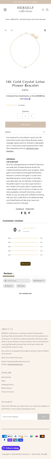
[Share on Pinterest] (29, 213)
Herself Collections (23, 454)
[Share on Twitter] (25, 213)
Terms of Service (8, 392)
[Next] (11, 30)
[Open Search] (43, 10)
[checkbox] (21, 286)
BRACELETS (15, 19)
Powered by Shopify (39, 454)
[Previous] (6, 30)
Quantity (25, 111)
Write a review (25, 264)
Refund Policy (7, 388)
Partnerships (6, 377)
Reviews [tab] (9, 273)
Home (7, 19)
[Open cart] (47, 10)
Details (8, 132)
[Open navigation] (7, 10)
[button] (25, 238)
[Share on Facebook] (22, 213)
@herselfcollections (15, 364)
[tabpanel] (25, 298)
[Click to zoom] (45, 30)
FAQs (3, 381)
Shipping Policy (8, 384)
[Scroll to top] (46, 454)
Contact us (20, 209)
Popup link (30, 209)
